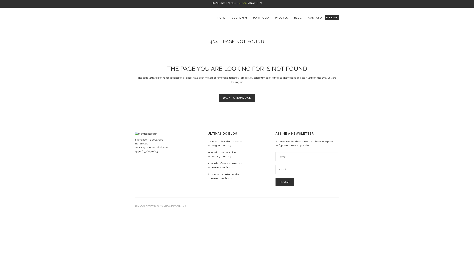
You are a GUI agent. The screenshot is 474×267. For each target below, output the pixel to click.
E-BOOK (242, 3)
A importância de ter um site (223, 174)
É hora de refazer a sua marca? (225, 163)
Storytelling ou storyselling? (223, 152)
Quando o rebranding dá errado (225, 141)
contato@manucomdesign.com (152, 147)
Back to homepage (237, 97)
